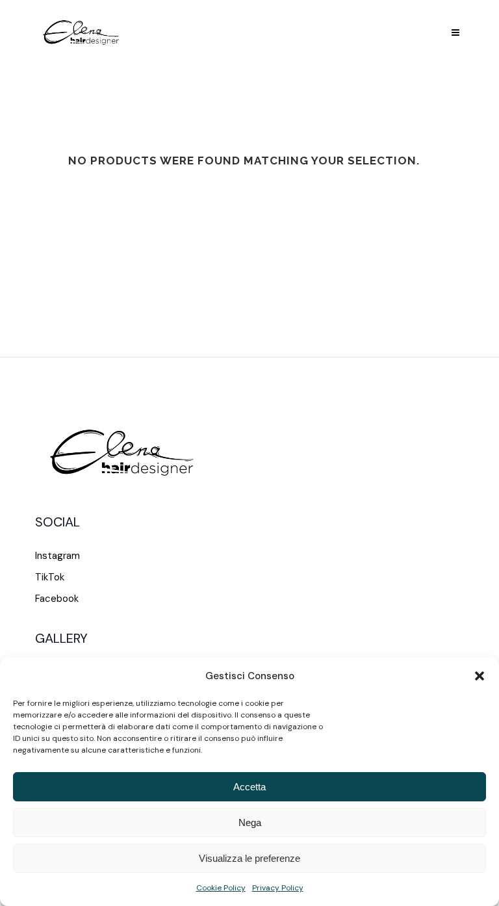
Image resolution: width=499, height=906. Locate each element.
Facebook (57, 598)
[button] (479, 675)
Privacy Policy (277, 888)
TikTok (49, 577)
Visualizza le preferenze (249, 858)
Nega (249, 822)
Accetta (249, 786)
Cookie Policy (221, 888)
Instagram (57, 555)
